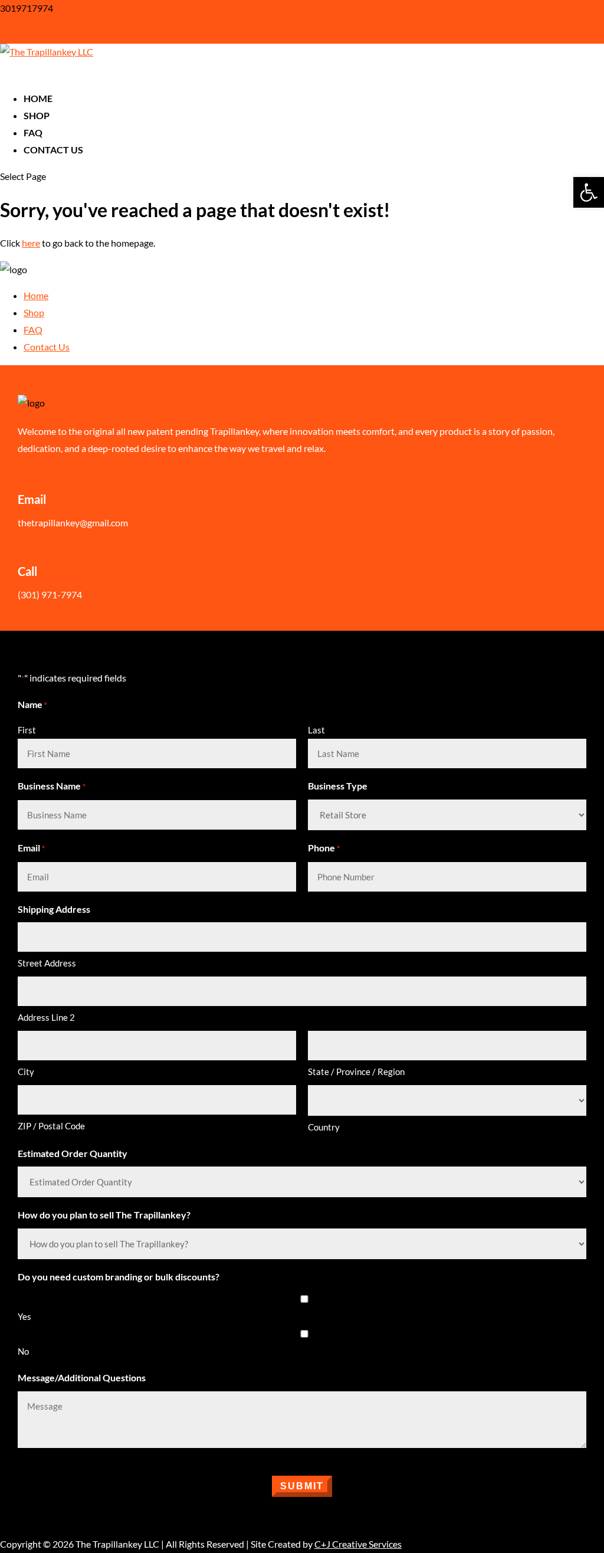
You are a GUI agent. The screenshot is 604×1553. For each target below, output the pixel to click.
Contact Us (53, 149)
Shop (34, 312)
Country (324, 1127)
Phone (324, 847)
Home (36, 295)
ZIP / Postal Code (51, 1125)
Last (316, 730)
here (31, 242)
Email (31, 847)
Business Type (337, 785)
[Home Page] (46, 51)
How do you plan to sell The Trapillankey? (104, 1214)
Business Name (52, 785)
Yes (24, 1316)
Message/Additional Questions (82, 1377)
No (23, 1351)
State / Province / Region (356, 1071)
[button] (588, 192)
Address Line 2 (46, 1017)
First (27, 730)
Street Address (47, 963)
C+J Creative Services (358, 1543)
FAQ (33, 329)
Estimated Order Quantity (72, 1153)
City (26, 1071)
